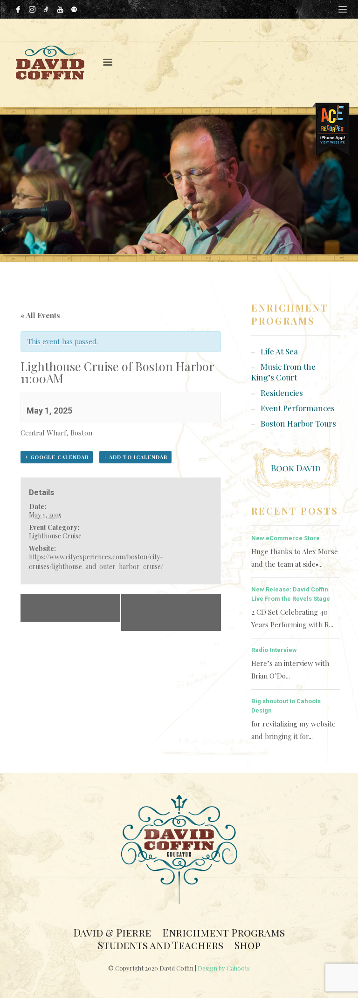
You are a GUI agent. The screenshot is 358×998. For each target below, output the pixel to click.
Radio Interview (274, 649)
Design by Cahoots (224, 968)
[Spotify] (74, 9)
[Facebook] (18, 9)
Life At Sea (279, 351)
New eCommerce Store (285, 538)
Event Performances (298, 408)
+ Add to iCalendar (135, 457)
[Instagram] (32, 9)
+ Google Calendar (57, 457)
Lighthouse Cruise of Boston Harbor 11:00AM (171, 612)
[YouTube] (60, 9)
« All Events (40, 315)
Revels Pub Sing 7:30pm (60, 607)
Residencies (282, 392)
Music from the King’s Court (283, 371)
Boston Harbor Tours (298, 423)
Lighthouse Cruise (55, 535)
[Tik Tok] (46, 9)
